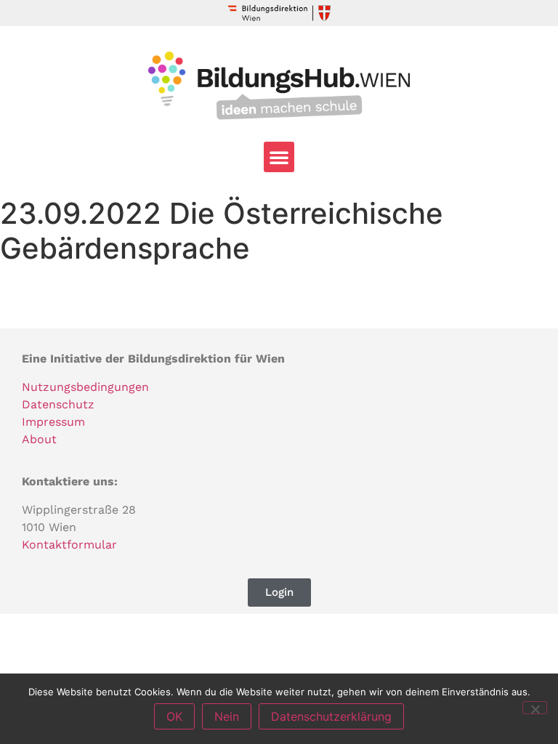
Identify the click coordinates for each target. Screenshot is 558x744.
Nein (226, 716)
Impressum (53, 422)
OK (174, 716)
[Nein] (534, 707)
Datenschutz (58, 404)
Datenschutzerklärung (331, 716)
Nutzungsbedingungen (85, 387)
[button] (279, 157)
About (39, 439)
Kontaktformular (69, 544)
